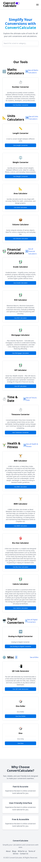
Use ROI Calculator (20, 318)
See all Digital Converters (32, 620)
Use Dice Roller (21, 716)
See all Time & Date (31, 399)
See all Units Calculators (33, 117)
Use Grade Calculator (20, 283)
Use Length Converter (20, 145)
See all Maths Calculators (33, 71)
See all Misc (34, 657)
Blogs (14, 851)
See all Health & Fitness (32, 445)
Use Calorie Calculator (20, 608)
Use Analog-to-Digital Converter (20, 646)
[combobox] (20, 43)
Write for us (22, 851)
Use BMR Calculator (20, 526)
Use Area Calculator (20, 207)
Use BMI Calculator (20, 487)
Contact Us (24, 853)
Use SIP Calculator (20, 386)
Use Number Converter (20, 105)
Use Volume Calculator (20, 239)
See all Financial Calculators (32, 251)
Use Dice (20, 743)
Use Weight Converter (20, 176)
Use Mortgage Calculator (20, 353)
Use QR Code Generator (20, 689)
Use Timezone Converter (20, 432)
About (8, 851)
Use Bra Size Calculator (20, 567)
